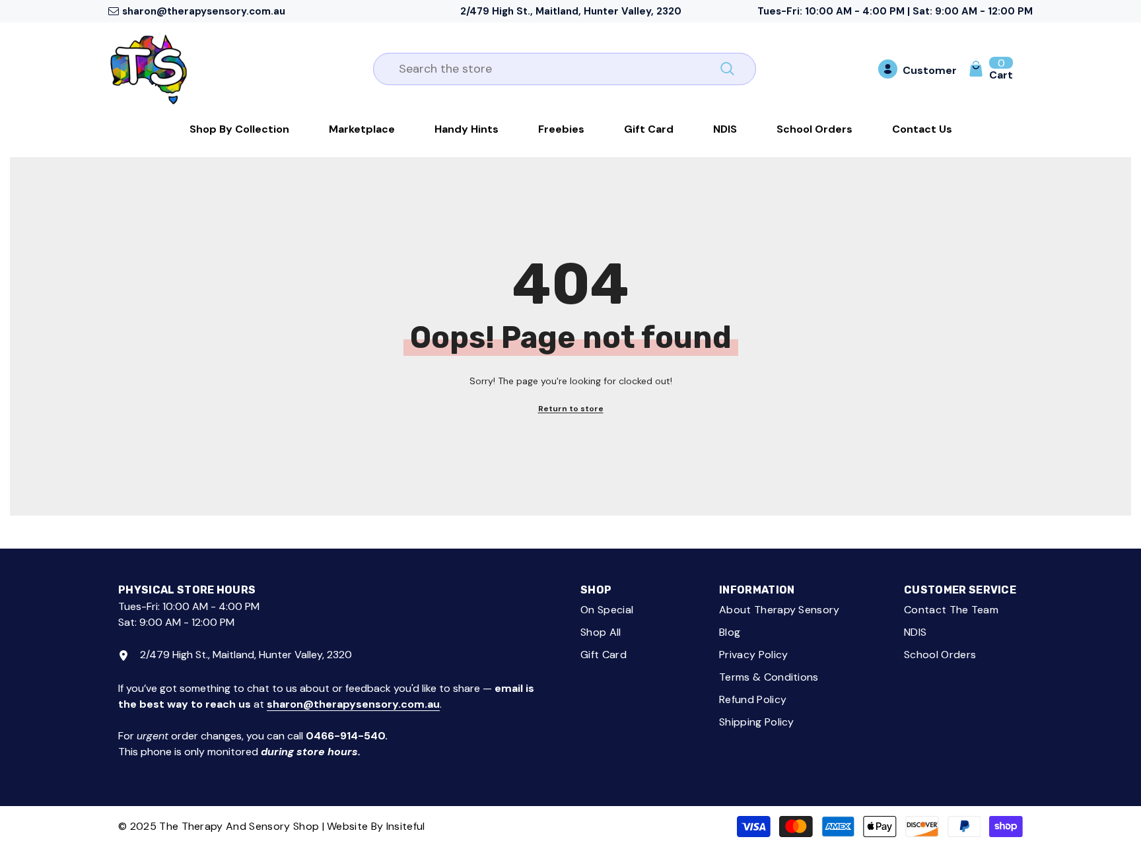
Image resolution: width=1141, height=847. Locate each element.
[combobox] (549, 69)
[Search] (564, 69)
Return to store (571, 408)
